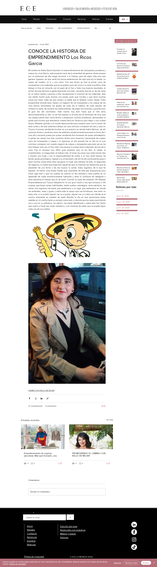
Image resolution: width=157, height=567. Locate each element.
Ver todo (109, 420)
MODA (39, 28)
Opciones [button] (117, 563)
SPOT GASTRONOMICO (65, 28)
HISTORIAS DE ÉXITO (83, 28)
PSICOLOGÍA (49, 28)
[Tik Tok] (134, 547)
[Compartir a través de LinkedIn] (41, 398)
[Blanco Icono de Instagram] (134, 539)
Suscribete (28, 513)
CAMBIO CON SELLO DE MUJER (41, 390)
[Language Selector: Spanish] (124, 19)
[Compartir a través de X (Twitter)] (35, 398)
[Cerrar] (154, 563)
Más (96, 28)
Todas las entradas (26, 28)
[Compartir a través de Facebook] (29, 398)
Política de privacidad (17, 564)
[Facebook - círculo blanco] (134, 532)
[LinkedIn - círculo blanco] (134, 524)
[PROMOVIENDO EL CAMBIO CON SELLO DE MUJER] (91, 436)
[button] (110, 28)
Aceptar (146, 563)
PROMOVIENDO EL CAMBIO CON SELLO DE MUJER (88, 454)
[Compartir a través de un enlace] (47, 398)
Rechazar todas (131, 563)
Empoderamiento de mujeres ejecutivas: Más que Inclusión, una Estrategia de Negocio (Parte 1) (40, 454)
